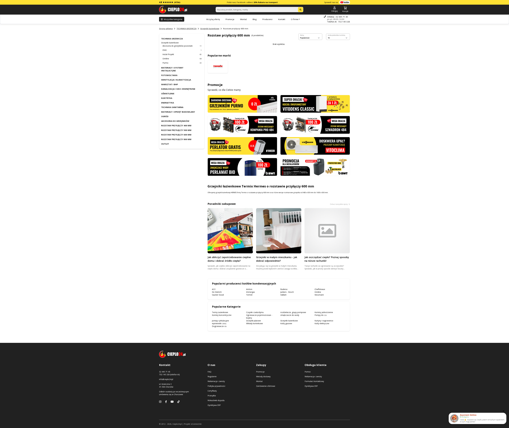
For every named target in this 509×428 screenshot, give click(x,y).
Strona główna (166, 28)
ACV (213, 289)
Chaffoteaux (320, 289)
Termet (249, 295)
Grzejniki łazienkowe (209, 28)
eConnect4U (196, 424)
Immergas (250, 292)
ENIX (182, 50)
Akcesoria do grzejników (175, 121)
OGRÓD (164, 116)
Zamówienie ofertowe (265, 386)
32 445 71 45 (342, 16)
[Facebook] (166, 401)
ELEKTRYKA (166, 98)
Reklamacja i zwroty (313, 376)
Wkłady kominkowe (254, 323)
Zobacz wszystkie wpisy (339, 204)
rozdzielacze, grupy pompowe (293, 312)
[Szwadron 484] (315, 124)
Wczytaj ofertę (213, 19)
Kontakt (281, 19)
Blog (255, 19)
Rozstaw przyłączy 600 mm (176, 134)
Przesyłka (212, 395)
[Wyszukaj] (300, 9)
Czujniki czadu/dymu (255, 312)
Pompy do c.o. (321, 315)
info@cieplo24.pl (166, 379)
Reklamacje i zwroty (216, 381)
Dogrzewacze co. (219, 326)
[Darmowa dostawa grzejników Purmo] (242, 103)
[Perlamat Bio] (242, 166)
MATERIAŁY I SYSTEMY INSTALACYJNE (172, 69)
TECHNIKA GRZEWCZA (186, 28)
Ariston (249, 289)
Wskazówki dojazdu (216, 400)
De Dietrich (217, 292)
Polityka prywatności (216, 386)
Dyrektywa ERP (214, 405)
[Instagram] (160, 401)
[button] (334, 9)
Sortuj (302, 35)
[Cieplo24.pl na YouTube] (344, 2)
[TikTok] (178, 401)
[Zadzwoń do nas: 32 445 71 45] (325, 19)
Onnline (182, 58)
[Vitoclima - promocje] (315, 145)
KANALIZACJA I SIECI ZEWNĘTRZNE (178, 89)
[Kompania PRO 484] (242, 124)
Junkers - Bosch (287, 292)
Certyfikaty (212, 391)
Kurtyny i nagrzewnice (324, 320)
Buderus (284, 289)
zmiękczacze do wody (289, 315)
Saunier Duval (218, 295)
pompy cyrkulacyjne (220, 320)
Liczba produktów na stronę (336, 35)
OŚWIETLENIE (167, 93)
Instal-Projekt (182, 54)
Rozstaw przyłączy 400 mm (176, 125)
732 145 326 (344, 21)
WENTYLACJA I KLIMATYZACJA (176, 79)
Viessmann (319, 295)
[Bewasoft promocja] (315, 166)
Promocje (229, 19)
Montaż (243, 19)
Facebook (241, 2)
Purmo (182, 63)
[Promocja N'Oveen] (242, 145)
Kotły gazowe (286, 323)
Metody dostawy (263, 376)
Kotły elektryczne (322, 323)
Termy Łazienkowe (220, 312)
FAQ (209, 371)
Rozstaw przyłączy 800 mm (176, 139)
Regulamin (212, 376)
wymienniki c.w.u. (219, 323)
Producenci (267, 19)
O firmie (294, 19)
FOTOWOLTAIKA (169, 75)
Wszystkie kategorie (173, 19)
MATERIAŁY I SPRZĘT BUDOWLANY (178, 111)
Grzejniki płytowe (253, 320)
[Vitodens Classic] (315, 103)
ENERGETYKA (167, 102)
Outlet (165, 143)
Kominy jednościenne (324, 312)
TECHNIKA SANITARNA (172, 107)
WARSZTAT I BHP (169, 84)
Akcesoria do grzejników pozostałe (182, 46)
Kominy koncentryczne (221, 315)
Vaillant (283, 295)
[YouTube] (172, 401)
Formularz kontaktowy (314, 381)
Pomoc (308, 371)
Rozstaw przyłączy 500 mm (176, 130)
